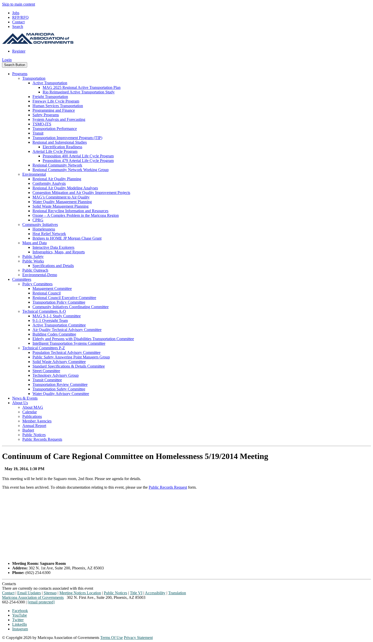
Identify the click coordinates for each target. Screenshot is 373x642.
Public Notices (34, 435)
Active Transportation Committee (59, 325)
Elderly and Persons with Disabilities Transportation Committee (83, 339)
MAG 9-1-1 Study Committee (56, 316)
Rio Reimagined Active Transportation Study (79, 92)
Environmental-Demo (39, 275)
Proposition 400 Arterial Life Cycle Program (78, 156)
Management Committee (52, 288)
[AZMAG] (38, 42)
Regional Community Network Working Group (70, 170)
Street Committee (46, 371)
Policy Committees (37, 284)
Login (7, 60)
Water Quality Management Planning (62, 202)
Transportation (33, 78)
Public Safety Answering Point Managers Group (71, 357)
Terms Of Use (111, 637)
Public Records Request (168, 487)
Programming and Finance (53, 110)
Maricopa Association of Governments (33, 597)
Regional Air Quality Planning (56, 179)
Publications (32, 416)
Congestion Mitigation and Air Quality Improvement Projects (81, 192)
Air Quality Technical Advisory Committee (66, 329)
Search (17, 26)
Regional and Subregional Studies (59, 142)
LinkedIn (19, 624)
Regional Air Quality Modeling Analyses (65, 188)
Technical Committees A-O (44, 311)
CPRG (37, 220)
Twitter (18, 620)
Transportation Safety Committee (58, 389)
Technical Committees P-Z (43, 348)
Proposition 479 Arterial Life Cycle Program (78, 160)
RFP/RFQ (20, 17)
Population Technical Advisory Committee (66, 352)
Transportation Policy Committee (58, 302)
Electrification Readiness (62, 147)
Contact (18, 22)
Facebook (20, 610)
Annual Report (34, 425)
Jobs (15, 13)
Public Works (33, 261)
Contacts (9, 584)
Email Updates (29, 593)
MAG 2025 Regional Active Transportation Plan (82, 87)
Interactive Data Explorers (53, 247)
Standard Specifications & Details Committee (68, 366)
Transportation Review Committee (60, 384)
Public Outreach (35, 270)
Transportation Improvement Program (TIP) (67, 138)
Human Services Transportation (57, 106)
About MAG (32, 407)
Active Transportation (49, 83)
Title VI (136, 593)
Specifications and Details (53, 266)
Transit (37, 133)
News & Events (25, 398)
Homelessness (43, 229)
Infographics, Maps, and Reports (58, 252)
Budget (28, 430)
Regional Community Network (57, 165)
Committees (21, 279)
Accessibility (155, 593)
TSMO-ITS (41, 124)
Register (18, 51)
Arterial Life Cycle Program (54, 151)
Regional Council (46, 293)
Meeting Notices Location (80, 593)
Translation (177, 593)
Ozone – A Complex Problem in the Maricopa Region (75, 215)
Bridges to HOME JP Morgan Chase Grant (66, 238)
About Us (20, 403)
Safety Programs (45, 115)
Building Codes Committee (54, 334)
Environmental (34, 174)
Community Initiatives (40, 224)
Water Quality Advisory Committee (60, 393)
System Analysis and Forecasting (58, 119)
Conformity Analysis (49, 183)
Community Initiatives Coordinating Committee (70, 307)
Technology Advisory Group (55, 375)
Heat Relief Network (49, 234)
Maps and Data (34, 243)
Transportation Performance (54, 128)
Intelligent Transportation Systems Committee (68, 343)
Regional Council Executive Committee (64, 297)
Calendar (29, 412)
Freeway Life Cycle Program (55, 101)
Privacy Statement (138, 637)
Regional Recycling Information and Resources (70, 211)
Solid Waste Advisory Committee (59, 361)
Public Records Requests (42, 439)
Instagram (20, 629)
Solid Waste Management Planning (60, 206)
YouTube (19, 615)
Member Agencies (37, 421)
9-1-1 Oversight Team (50, 320)
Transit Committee (47, 380)
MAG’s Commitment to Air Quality (61, 197)
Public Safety (33, 256)
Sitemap (50, 593)
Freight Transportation (50, 96)
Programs (19, 74)
